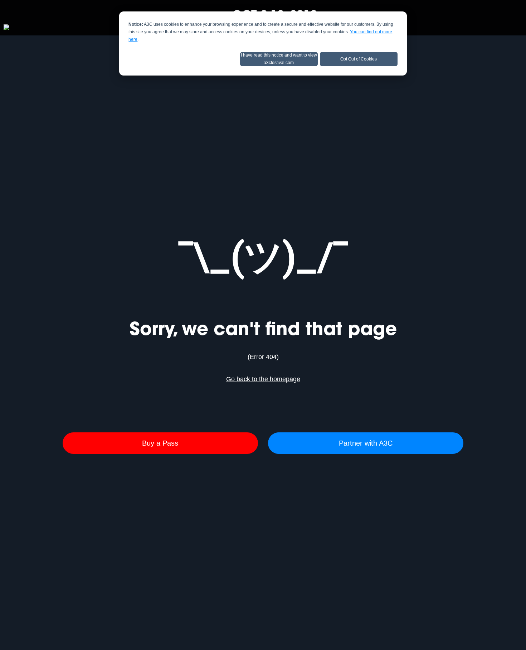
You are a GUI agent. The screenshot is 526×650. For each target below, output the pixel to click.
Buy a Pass (160, 443)
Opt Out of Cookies (358, 59)
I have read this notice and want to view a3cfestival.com (279, 59)
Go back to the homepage (263, 379)
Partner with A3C (366, 443)
